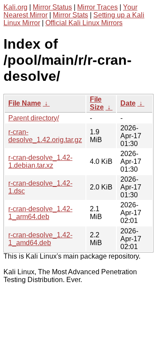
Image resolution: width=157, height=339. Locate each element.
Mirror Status (52, 7)
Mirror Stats (70, 15)
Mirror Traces (97, 7)
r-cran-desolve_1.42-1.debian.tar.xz (40, 161)
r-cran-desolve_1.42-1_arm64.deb (40, 212)
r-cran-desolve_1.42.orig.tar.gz (45, 135)
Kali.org (15, 7)
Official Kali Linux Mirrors (84, 23)
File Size (97, 103)
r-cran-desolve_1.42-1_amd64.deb (40, 238)
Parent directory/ (33, 118)
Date (128, 103)
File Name (24, 103)
